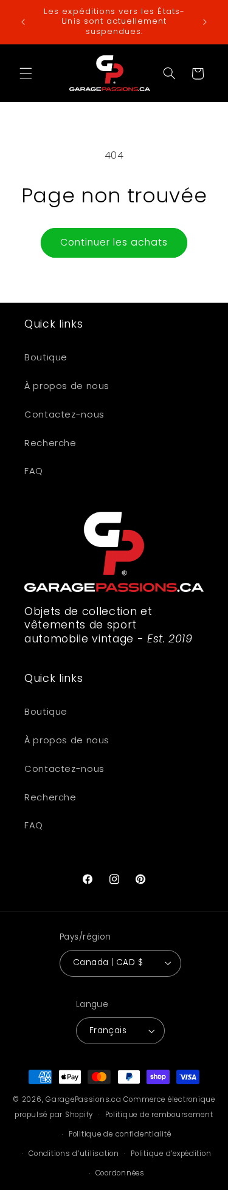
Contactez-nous (64, 414)
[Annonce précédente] (23, 22)
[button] (26, 74)
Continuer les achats (114, 242)
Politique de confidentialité (120, 1134)
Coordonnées (120, 1173)
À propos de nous (66, 386)
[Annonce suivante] (205, 22)
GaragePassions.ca (84, 1099)
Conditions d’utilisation (74, 1153)
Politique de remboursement (159, 1114)
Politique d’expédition (171, 1153)
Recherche (50, 443)
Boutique (45, 357)
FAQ (33, 471)
